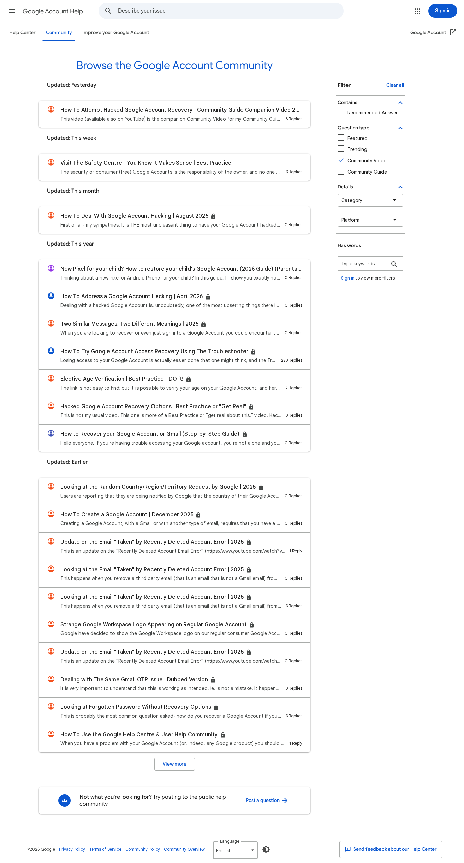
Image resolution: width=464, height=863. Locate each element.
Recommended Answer (372, 113)
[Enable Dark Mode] (266, 849)
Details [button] (345, 187)
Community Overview (184, 849)
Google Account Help (53, 11)
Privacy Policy (72, 849)
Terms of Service (105, 849)
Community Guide (367, 172)
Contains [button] (347, 102)
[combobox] (230, 11)
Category (351, 200)
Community (59, 32)
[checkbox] (370, 161)
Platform (350, 220)
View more (174, 764)
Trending (357, 149)
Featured (357, 138)
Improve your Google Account (115, 32)
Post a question (263, 800)
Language (229, 841)
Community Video (367, 161)
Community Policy (142, 849)
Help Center (22, 32)
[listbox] (235, 850)
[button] (12, 11)
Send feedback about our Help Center (394, 849)
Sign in (347, 278)
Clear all (395, 85)
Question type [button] (353, 128)
